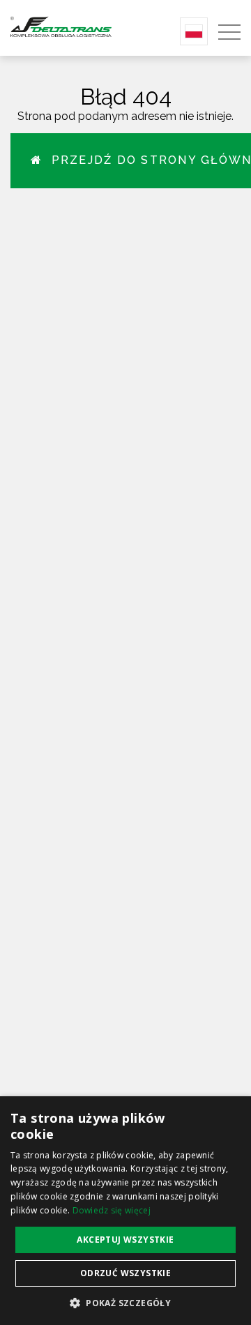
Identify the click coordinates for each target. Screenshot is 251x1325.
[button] (125, 1302)
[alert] (125, 1210)
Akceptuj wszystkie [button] (125, 1240)
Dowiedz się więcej (112, 1210)
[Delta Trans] (73, 26)
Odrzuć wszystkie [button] (125, 1273)
